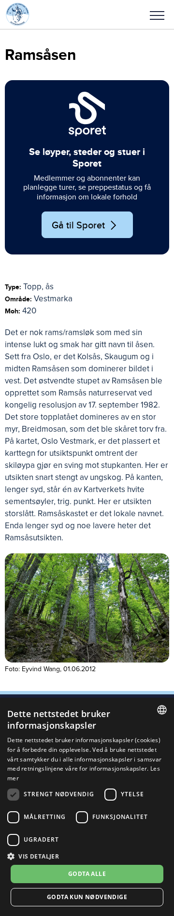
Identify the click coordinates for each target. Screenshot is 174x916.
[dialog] (87, 807)
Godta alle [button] (87, 874)
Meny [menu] (157, 14)
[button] (157, 14)
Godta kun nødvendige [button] (87, 897)
